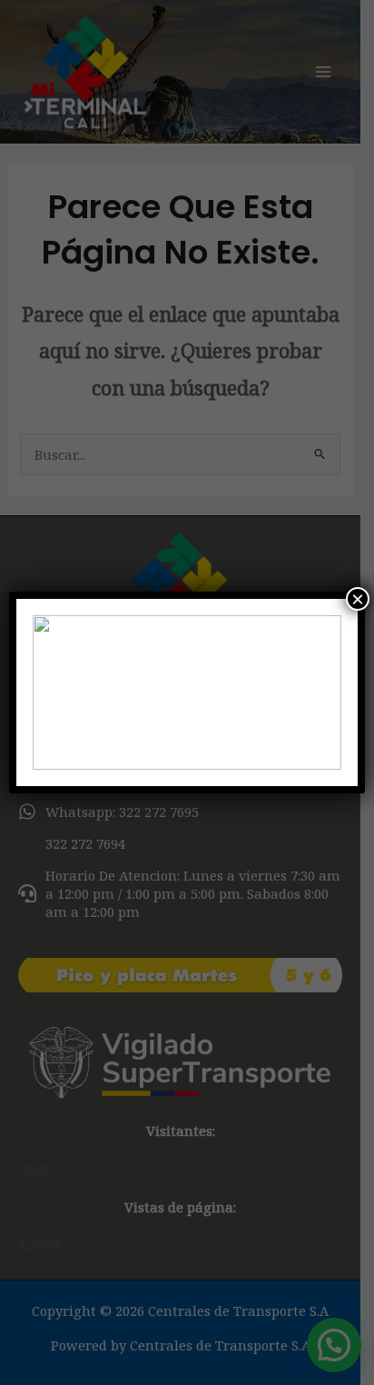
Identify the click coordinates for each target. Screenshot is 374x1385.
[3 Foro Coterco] (186, 692)
